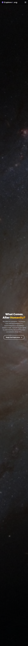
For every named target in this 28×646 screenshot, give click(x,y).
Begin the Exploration (13, 337)
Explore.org (10, 2)
